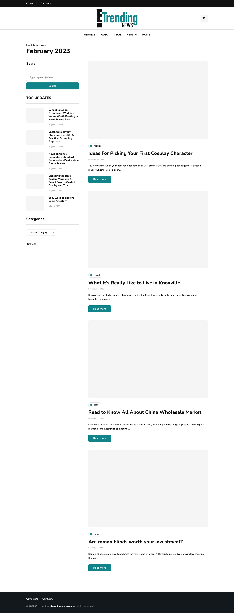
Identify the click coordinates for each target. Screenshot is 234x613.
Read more (99, 179)
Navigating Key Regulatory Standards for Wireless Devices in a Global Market (64, 158)
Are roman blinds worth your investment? (135, 542)
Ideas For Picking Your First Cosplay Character (140, 153)
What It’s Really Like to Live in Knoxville (134, 283)
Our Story (46, 3)
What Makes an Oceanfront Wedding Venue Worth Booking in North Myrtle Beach (63, 114)
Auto (104, 34)
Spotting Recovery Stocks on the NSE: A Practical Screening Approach (61, 136)
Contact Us (32, 3)
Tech (117, 34)
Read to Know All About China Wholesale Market (144, 412)
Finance (89, 34)
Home (146, 34)
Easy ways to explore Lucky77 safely (61, 199)
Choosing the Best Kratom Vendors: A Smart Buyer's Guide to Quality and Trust (62, 180)
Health (132, 34)
